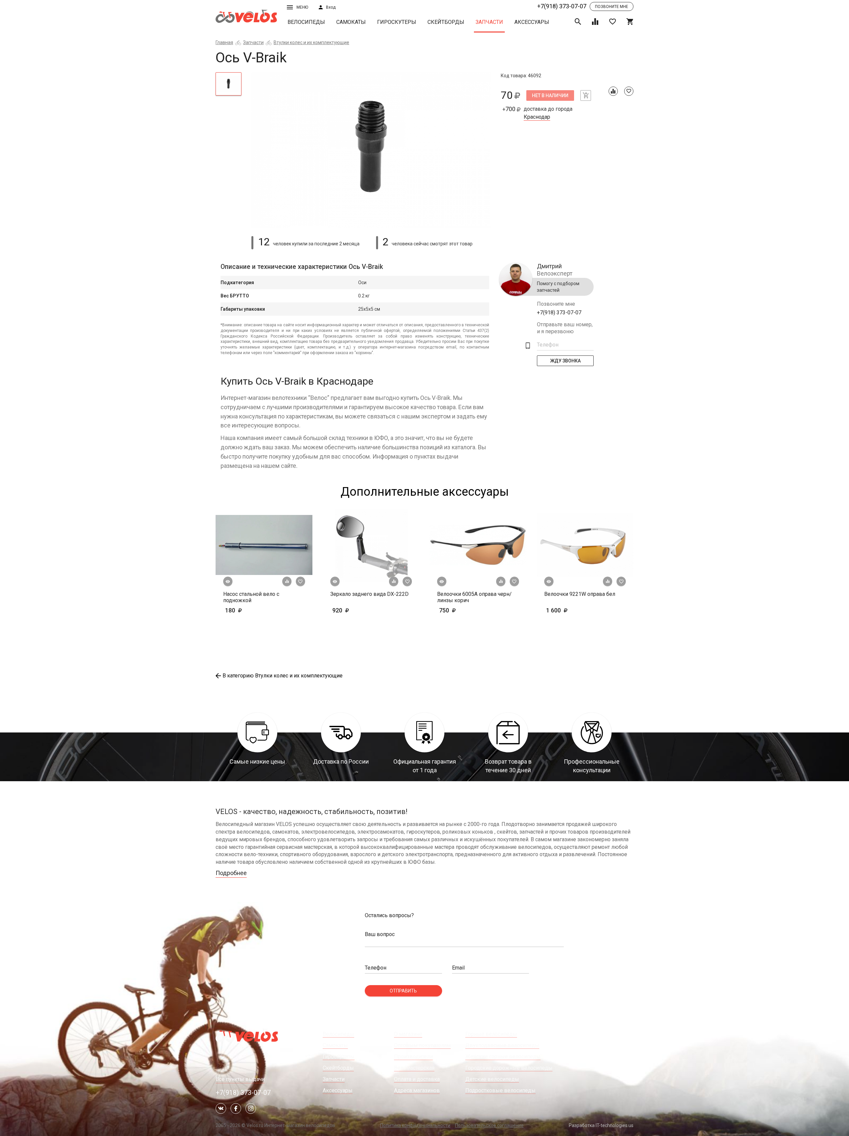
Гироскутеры (396, 22)
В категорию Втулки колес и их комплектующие (283, 675)
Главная (224, 42)
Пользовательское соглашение (489, 1125)
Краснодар (537, 117)
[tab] (228, 84)
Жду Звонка (565, 360)
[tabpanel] (371, 150)
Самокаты (351, 22)
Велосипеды (306, 22)
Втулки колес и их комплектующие (311, 42)
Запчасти (489, 22)
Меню (302, 7)
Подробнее (231, 872)
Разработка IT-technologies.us (601, 1125)
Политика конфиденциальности (415, 1125)
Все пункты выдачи (240, 1079)
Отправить (403, 990)
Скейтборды (445, 22)
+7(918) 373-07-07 (561, 6)
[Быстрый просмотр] (227, 582)
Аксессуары (531, 22)
